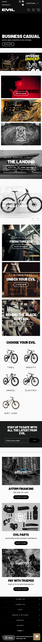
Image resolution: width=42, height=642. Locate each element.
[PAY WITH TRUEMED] (21, 563)
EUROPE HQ (20, 604)
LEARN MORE (21, 497)
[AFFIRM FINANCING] (21, 471)
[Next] (38, 71)
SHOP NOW (21, 543)
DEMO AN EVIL (6, 5)
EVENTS (4, 1)
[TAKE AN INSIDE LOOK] (21, 318)
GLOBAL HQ (20, 599)
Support (20, 625)
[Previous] (33, 71)
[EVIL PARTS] (21, 517)
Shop (20, 609)
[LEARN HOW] (21, 280)
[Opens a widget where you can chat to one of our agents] (8, 638)
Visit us (12, 167)
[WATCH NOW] (21, 87)
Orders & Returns (20, 615)
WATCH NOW (8, 44)
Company (20, 620)
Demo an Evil (27, 167)
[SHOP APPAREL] (21, 243)
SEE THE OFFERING (12, 214)
